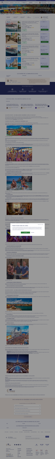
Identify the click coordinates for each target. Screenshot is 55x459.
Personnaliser (32, 232)
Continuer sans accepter (40, 224)
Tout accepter (25, 232)
